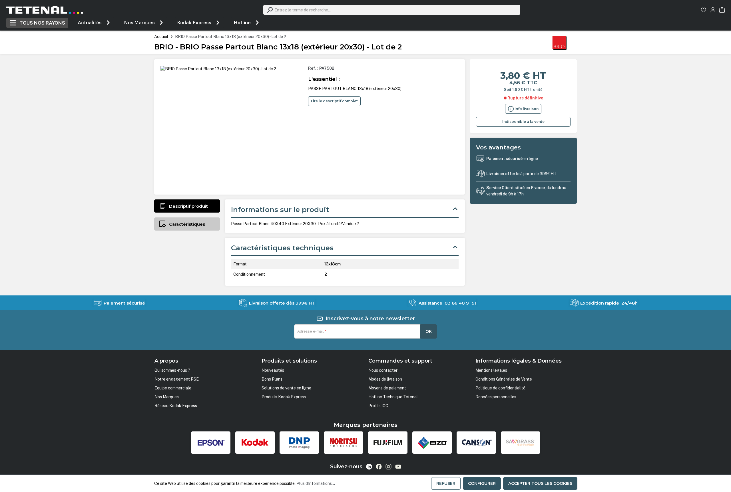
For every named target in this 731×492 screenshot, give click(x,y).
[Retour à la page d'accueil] (44, 10)
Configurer (482, 483)
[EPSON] (210, 442)
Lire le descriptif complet (334, 101)
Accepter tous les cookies (540, 483)
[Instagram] (388, 466)
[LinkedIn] (369, 467)
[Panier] (722, 10)
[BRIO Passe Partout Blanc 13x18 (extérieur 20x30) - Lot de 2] (218, 69)
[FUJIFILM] (387, 442)
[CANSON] (476, 442)
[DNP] (299, 442)
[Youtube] (398, 466)
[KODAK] (255, 442)
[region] (231, 126)
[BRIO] (560, 42)
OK (428, 331)
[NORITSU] (343, 442)
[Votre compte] (713, 10)
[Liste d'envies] (703, 10)
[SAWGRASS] (520, 442)
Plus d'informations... (315, 483)
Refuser (445, 483)
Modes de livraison (385, 379)
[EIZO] (432, 442)
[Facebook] (379, 466)
